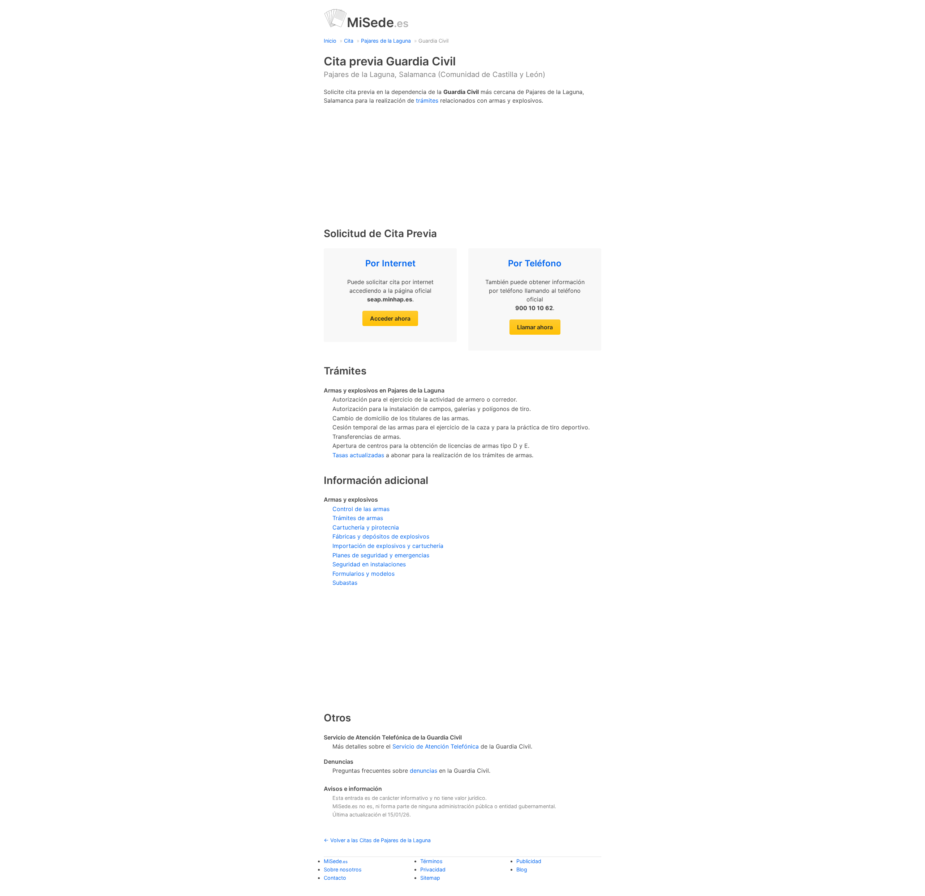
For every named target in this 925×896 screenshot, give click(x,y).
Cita (348, 41)
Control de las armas (361, 509)
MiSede (378, 22)
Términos (431, 861)
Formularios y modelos (363, 573)
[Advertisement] (462, 162)
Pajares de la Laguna (386, 41)
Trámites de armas (357, 518)
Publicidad (528, 861)
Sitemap (430, 878)
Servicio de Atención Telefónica (435, 746)
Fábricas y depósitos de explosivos (380, 536)
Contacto (335, 878)
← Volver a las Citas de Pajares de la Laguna (377, 840)
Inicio (330, 41)
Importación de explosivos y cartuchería (387, 545)
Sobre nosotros (343, 869)
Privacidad (433, 869)
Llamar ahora (535, 327)
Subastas (344, 582)
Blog (521, 869)
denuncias (423, 770)
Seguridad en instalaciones (369, 564)
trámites (427, 100)
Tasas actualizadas (358, 455)
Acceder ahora (390, 318)
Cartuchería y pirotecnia (365, 527)
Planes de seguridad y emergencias (380, 555)
